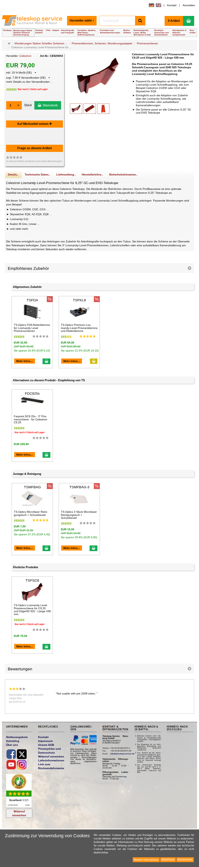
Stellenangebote (17, 737)
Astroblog (12, 741)
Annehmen (185, 859)
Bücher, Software (127, 31)
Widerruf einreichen (19, 813)
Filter (48, 30)
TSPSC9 (32, 580)
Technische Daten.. (37, 174)
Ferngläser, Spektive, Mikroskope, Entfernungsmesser (87, 32)
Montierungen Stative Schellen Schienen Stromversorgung (22, 33)
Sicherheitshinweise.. (123, 174)
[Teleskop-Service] (33, 21)
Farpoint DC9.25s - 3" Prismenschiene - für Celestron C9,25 (30, 419)
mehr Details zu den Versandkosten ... (29, 81)
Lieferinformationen (51, 760)
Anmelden (189, 5)
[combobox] (82, 20)
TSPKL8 (79, 300)
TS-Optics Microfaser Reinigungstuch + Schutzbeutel (31, 513)
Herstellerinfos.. (92, 174)
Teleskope (7, 30)
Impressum (45, 741)
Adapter (55, 30)
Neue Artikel (193, 31)
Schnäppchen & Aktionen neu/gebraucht (179, 32)
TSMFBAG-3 (79, 487)
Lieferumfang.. (66, 174)
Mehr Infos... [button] (24, 361)
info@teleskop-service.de (122, 754)
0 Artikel (174, 20)
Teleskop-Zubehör (39, 31)
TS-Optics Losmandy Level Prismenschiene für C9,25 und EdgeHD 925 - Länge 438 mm (32, 610)
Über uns (12, 744)
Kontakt (171, 5)
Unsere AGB (46, 744)
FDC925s (32, 393)
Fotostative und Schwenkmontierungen (110, 31)
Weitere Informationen (146, 859)
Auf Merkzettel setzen (33, 123)
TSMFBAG (32, 487)
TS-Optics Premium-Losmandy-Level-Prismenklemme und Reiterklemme (79, 327)
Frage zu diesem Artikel (34, 148)
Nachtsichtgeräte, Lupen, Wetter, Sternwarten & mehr (142, 32)
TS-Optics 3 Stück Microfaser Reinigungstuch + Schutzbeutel (79, 514)
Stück (28, 105)
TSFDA (32, 300)
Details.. (13, 174)
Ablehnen (168, 859)
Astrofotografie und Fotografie (67, 31)
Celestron (25, 55)
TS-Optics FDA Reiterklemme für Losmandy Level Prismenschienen (32, 327)
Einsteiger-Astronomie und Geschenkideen (161, 32)
